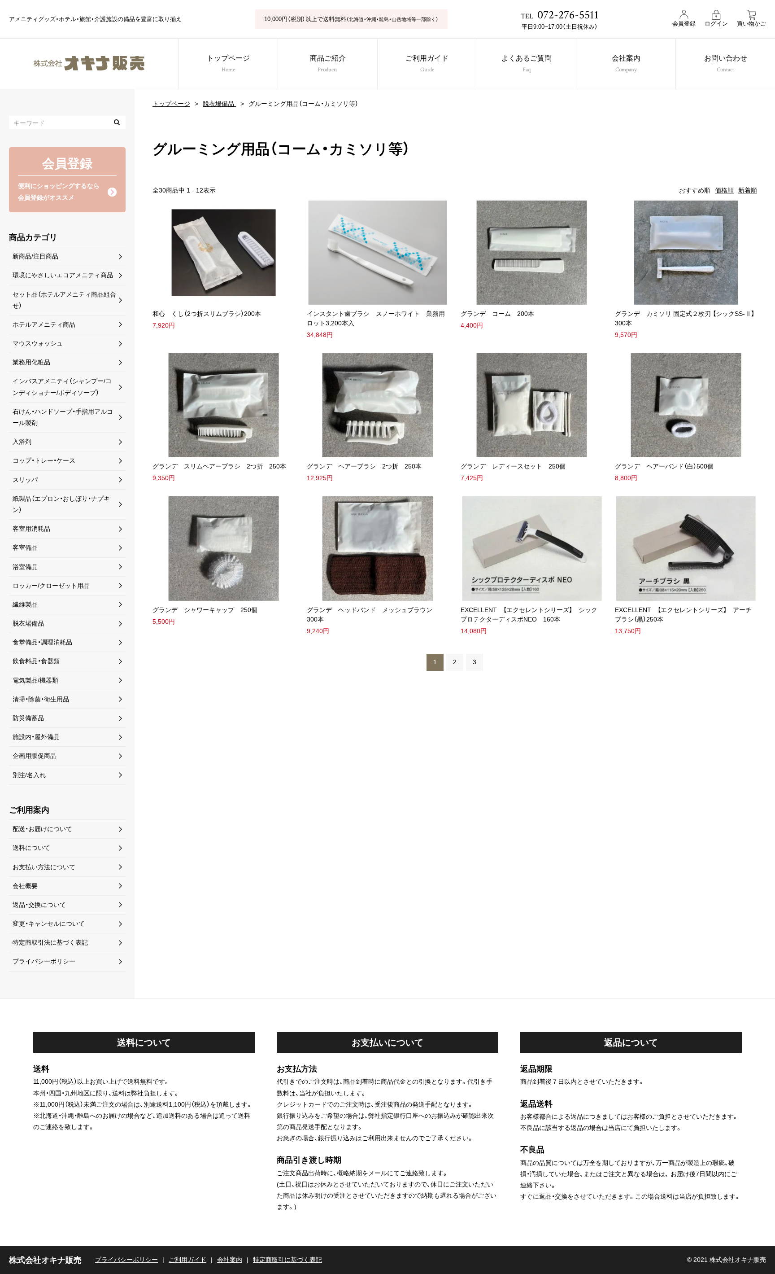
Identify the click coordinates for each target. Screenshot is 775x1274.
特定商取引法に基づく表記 (50, 942)
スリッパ (25, 479)
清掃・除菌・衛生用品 (41, 699)
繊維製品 (25, 604)
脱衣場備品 (219, 103)
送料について (31, 847)
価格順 (724, 190)
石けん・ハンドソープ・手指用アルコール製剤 (63, 417)
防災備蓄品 (28, 718)
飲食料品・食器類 (36, 661)
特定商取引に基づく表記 (287, 1259)
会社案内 (626, 64)
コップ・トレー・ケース (44, 460)
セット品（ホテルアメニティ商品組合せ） (64, 300)
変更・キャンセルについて (49, 923)
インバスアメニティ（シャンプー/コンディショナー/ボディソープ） (62, 386)
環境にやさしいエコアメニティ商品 (63, 275)
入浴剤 (22, 441)
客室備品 (25, 547)
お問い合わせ (725, 64)
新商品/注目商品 (35, 256)
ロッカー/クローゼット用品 (51, 585)
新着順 (747, 190)
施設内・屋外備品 (36, 736)
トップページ (228, 64)
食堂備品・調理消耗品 (42, 642)
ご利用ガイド (426, 64)
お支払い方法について (44, 867)
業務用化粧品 (31, 362)
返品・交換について (39, 904)
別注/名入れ (29, 775)
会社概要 (25, 885)
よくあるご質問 (526, 64)
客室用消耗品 (31, 528)
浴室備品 (25, 566)
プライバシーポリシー (44, 961)
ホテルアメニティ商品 (44, 324)
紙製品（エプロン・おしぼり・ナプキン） (61, 504)
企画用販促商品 (35, 755)
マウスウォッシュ (38, 343)
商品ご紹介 (328, 64)
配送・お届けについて (42, 828)
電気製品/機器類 (35, 680)
